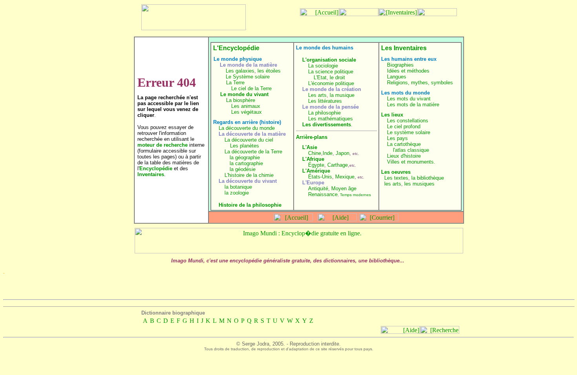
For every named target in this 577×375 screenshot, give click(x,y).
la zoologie (237, 193)
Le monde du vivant (244, 94)
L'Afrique (313, 159)
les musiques (419, 184)
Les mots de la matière (413, 104)
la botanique (238, 187)
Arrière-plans (311, 137)
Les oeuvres (396, 172)
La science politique (330, 72)
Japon (342, 153)
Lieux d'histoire (404, 156)
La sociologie (323, 66)
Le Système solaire (248, 77)
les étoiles (269, 71)
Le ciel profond (403, 126)
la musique (342, 95)
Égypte (316, 165)
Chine (314, 153)
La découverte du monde (247, 128)
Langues (396, 77)
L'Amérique (316, 171)
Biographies (400, 65)
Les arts (317, 95)
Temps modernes (355, 195)
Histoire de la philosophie (250, 205)
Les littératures (325, 101)
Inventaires (150, 174)
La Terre (235, 83)
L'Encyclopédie (236, 48)
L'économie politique (331, 83)
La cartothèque (404, 144)
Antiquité (318, 188)
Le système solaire (408, 132)
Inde (327, 153)
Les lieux (392, 115)
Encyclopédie (155, 168)
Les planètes (244, 146)
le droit (337, 77)
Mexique (344, 177)
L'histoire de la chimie (249, 175)
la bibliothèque (427, 178)
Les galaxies (240, 71)
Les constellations (407, 121)
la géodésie (243, 169)
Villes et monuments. (411, 162)
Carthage (337, 165)
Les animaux (245, 106)
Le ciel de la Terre (251, 88)
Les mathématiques (330, 119)
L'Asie (309, 147)
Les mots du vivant (409, 99)
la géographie (245, 157)
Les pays (397, 138)
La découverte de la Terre (253, 152)
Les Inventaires (404, 48)
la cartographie (246, 163)
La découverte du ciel (249, 140)
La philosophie (324, 113)
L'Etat (320, 77)
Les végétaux (246, 112)
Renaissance (323, 194)
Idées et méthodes (408, 71)
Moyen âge (343, 188)
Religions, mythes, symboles (420, 83)
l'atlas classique (411, 150)
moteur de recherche (162, 145)
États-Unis (320, 177)
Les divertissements (326, 124)
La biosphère (240, 100)
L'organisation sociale (329, 60)
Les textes (396, 178)
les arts (392, 184)
